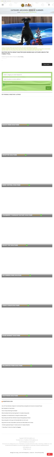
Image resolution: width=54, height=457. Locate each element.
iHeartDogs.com (8, 401)
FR (3, 1)
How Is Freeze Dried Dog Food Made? (9, 410)
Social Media (24, 50)
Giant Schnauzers (40, 48)
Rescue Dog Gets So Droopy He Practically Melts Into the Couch (15, 420)
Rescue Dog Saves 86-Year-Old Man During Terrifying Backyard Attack (16, 417)
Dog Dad (14, 47)
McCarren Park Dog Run (11, 275)
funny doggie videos (30, 48)
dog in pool (19, 47)
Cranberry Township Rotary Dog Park (17, 215)
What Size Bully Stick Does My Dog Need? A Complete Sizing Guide (15, 413)
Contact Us (32, 452)
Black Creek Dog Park (10, 125)
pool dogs (18, 50)
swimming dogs (30, 50)
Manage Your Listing (14, 452)
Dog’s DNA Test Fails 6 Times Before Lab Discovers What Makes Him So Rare (17, 422)
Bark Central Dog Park (11, 185)
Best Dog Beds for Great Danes (8, 408)
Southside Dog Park (10, 396)
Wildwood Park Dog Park (12, 366)
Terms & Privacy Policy (39, 452)
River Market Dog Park (11, 335)
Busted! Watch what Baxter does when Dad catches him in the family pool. (25, 53)
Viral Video (39, 50)
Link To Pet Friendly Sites (24, 452)
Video (35, 50)
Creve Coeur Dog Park (10, 305)
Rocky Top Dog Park (10, 245)
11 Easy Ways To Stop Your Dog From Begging (11, 427)
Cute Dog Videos (8, 47)
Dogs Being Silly (30, 47)
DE (5, 1)
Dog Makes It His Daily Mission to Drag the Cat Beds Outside (14, 415)
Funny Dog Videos (22, 48)
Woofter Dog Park (9, 155)
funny (16, 48)
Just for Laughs (12, 50)
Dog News (24, 47)
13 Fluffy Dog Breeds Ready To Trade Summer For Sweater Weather (16, 424)
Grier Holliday (20, 56)
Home (18, 12)
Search (48, 88)
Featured (12, 48)
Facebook (8, 48)
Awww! (3, 47)
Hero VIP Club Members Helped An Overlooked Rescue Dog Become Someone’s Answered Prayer (22, 406)
